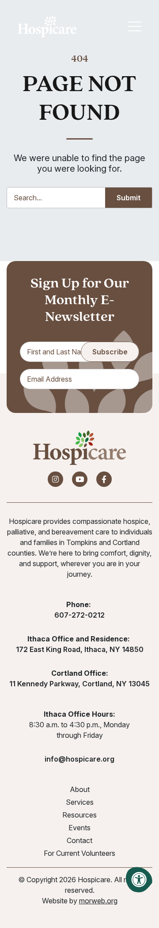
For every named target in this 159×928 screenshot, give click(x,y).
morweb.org (98, 900)
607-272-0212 (79, 615)
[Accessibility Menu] (139, 879)
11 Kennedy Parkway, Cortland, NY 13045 (79, 683)
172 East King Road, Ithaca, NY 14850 (80, 649)
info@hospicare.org (79, 759)
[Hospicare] (47, 26)
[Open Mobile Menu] (134, 26)
